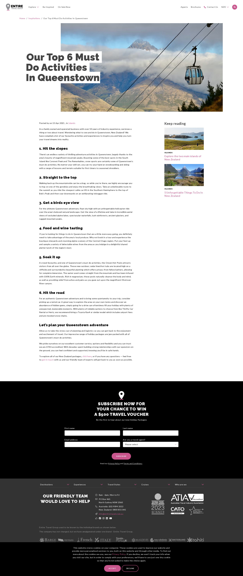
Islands (71, 123)
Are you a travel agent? (134, 440)
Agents (184, 7)
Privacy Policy (118, 554)
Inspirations (34, 18)
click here (87, 356)
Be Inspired (48, 7)
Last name (128, 428)
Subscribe (121, 456)
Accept (112, 568)
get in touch (48, 359)
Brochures (196, 7)
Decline (130, 568)
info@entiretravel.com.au (111, 514)
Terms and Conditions (133, 463)
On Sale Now (64, 7)
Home (22, 18)
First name (70, 428)
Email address (71, 440)
